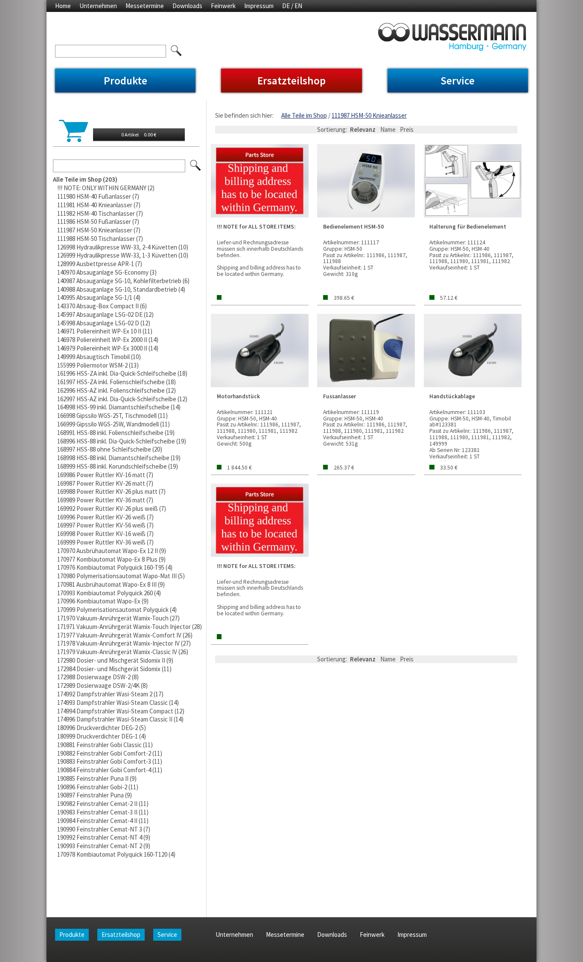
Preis (407, 129)
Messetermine (144, 6)
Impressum (259, 6)
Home (63, 6)
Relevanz (363, 129)
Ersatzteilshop (291, 80)
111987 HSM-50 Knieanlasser (369, 115)
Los (195, 165)
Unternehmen (98, 6)
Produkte (125, 80)
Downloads (187, 6)
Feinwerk (223, 6)
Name (388, 129)
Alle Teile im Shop (304, 115)
